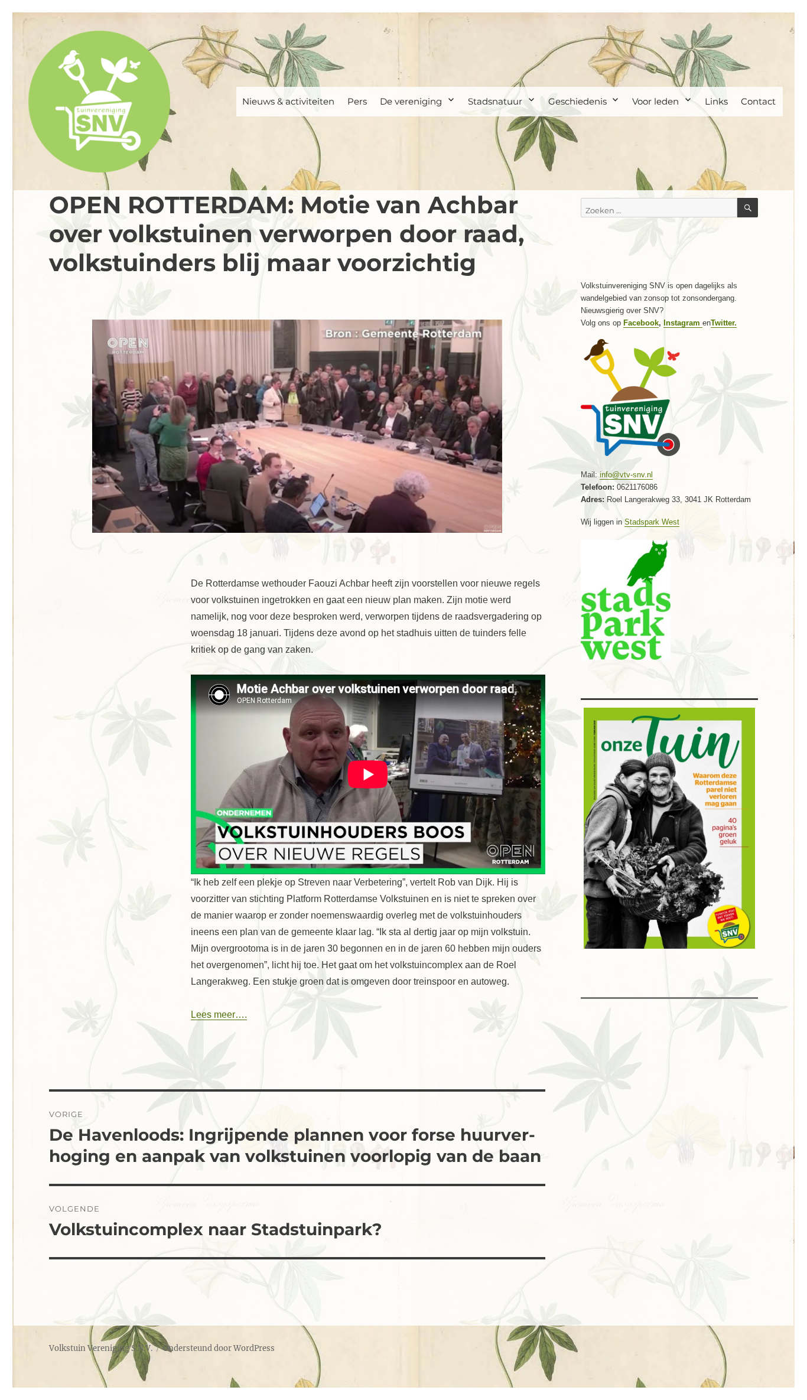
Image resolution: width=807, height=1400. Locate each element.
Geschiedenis (577, 101)
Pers (357, 101)
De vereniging (411, 101)
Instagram (682, 322)
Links (716, 101)
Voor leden (655, 101)
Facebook (641, 322)
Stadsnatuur (495, 101)
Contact (758, 101)
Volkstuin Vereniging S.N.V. (100, 1348)
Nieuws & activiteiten (288, 101)
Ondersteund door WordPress (219, 1348)
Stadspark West (651, 521)
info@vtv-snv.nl (626, 474)
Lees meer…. (219, 1015)
